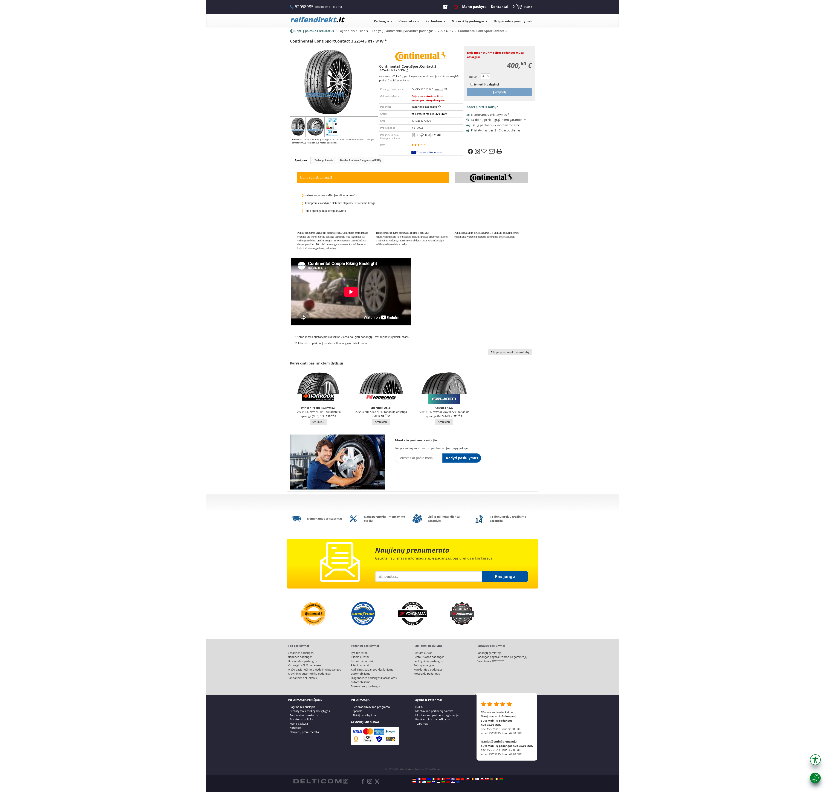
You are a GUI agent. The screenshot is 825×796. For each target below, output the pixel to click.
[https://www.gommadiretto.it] (433, 779)
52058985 (304, 6)
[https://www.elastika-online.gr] (424, 782)
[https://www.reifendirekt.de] (414, 779)
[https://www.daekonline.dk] (443, 779)
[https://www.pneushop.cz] (482, 779)
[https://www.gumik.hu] (501, 779)
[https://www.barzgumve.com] (429, 782)
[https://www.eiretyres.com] (496, 779)
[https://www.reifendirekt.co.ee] (438, 782)
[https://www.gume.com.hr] (433, 782)
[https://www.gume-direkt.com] (467, 779)
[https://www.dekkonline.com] (438, 779)
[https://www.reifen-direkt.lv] (448, 782)
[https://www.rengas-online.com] (477, 779)
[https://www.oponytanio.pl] (414, 782)
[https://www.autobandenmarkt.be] (472, 779)
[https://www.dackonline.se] (429, 779)
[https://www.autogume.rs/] (453, 782)
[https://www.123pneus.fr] (419, 779)
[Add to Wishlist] (484, 151)
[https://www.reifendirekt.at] (462, 779)
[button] (815, 759)
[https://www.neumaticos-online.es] (458, 779)
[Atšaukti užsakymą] (456, 6)
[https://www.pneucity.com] (491, 779)
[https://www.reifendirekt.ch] (424, 779)
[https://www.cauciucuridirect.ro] (419, 782)
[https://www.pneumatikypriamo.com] (487, 779)
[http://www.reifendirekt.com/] (458, 782)
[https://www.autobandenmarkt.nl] (448, 779)
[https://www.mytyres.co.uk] (453, 779)
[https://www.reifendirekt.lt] (443, 782)
